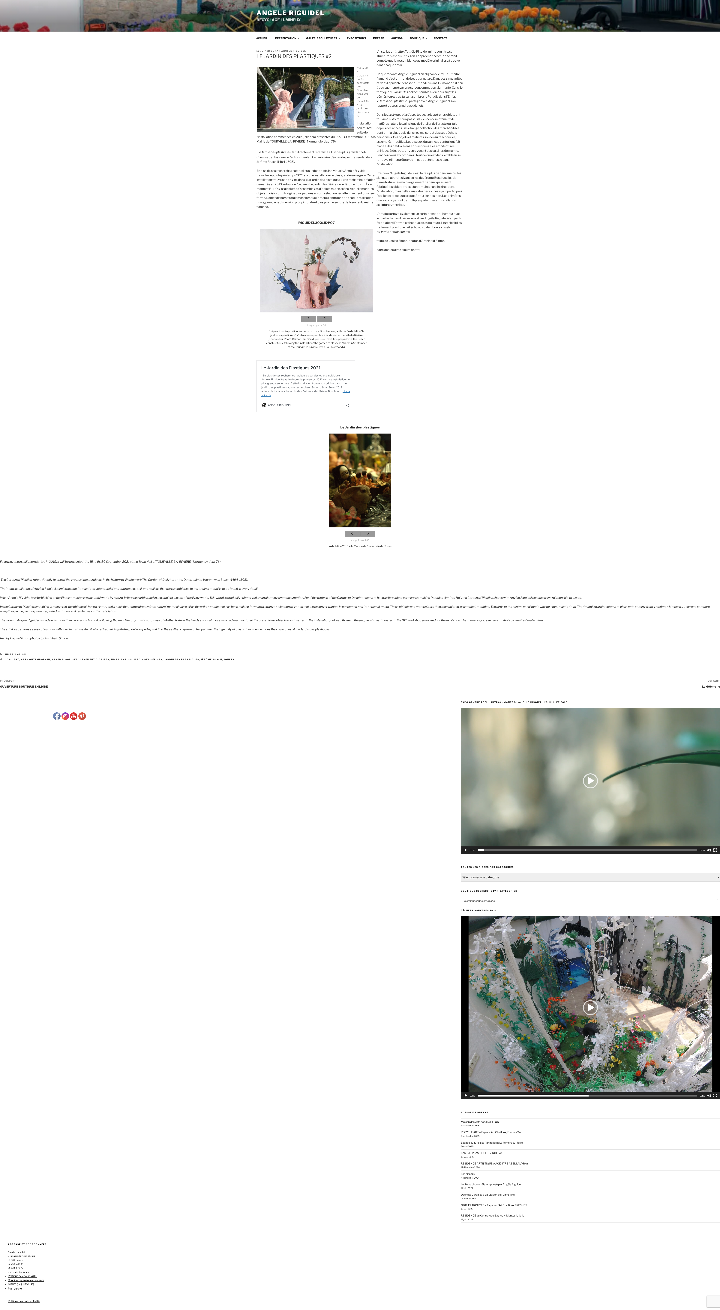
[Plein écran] (715, 850)
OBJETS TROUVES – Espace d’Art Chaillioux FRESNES (494, 1205)
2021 (8, 659)
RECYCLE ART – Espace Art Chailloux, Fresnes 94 (491, 1132)
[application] (590, 781)
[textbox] (590, 901)
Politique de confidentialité (24, 1301)
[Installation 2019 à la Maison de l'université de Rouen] (360, 480)
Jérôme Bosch (211, 659)
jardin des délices (148, 659)
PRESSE (378, 38)
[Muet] (709, 850)
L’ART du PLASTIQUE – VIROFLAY (481, 1153)
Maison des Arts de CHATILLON (480, 1121)
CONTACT (440, 38)
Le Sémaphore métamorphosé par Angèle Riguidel (491, 1184)
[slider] (587, 850)
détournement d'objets (91, 659)
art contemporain (35, 659)
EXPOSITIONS (356, 38)
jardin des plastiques (181, 659)
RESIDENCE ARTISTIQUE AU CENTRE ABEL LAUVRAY (494, 1163)
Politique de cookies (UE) (22, 1276)
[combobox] (590, 899)
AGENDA (397, 38)
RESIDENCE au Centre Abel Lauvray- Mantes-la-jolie (492, 1215)
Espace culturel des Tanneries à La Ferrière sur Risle (492, 1142)
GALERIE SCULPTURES (321, 38)
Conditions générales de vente (26, 1280)
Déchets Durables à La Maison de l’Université (488, 1194)
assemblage (61, 659)
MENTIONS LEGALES (21, 1284)
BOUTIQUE (417, 38)
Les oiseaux (468, 1173)
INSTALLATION (121, 659)
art (16, 659)
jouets (229, 659)
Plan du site (15, 1288)
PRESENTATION (285, 38)
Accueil (262, 38)
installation (15, 654)
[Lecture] (466, 850)
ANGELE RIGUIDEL (290, 13)
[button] (590, 780)
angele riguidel (293, 51)
